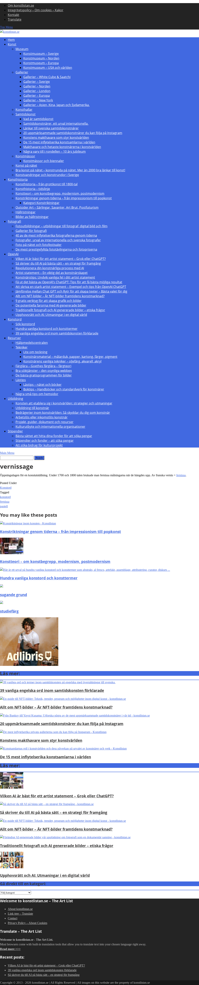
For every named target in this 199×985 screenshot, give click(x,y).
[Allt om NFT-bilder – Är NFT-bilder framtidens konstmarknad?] (63, 698)
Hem (11, 39)
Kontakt (13, 15)
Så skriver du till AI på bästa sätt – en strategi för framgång (58, 263)
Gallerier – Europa (36, 95)
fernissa (181, 475)
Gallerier (22, 72)
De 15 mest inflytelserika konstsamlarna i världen (59, 142)
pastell (4, 506)
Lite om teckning (35, 352)
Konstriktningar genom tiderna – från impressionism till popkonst (64, 198)
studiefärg (9, 611)
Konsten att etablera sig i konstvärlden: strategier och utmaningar (64, 403)
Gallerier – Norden (36, 86)
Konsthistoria (18, 179)
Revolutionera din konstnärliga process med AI (50, 268)
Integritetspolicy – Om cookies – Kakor (35, 10)
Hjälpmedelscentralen (32, 343)
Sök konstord (25, 324)
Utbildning (15, 398)
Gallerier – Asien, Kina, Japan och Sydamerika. (56, 105)
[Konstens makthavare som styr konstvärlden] (53, 732)
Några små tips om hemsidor (37, 394)
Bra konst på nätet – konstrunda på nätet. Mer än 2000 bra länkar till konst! (70, 170)
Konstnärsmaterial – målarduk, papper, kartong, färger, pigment (70, 356)
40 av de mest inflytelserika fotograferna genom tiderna (56, 235)
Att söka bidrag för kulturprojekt (39, 445)
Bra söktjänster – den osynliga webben (44, 370)
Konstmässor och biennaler (43, 161)
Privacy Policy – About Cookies (27, 923)
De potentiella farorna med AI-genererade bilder (51, 305)
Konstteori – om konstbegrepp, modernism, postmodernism (60, 193)
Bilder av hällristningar (32, 217)
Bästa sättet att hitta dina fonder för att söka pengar (54, 436)
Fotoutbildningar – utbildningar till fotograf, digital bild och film (61, 226)
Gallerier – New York (38, 100)
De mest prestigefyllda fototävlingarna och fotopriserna (56, 249)
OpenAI (13, 254)
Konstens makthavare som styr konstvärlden (56, 137)
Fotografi (14, 221)
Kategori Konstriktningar (41, 203)
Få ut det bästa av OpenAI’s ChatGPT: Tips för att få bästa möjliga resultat (69, 282)
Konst (12, 44)
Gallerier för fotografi (31, 231)
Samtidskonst (26, 114)
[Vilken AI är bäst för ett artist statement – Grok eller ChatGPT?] (11, 787)
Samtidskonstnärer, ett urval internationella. (55, 123)
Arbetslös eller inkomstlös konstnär (42, 417)
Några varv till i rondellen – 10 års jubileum (54, 151)
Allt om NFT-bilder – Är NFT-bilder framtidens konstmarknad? (60, 296)
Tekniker (22, 347)
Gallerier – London (36, 91)
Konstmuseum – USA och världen (47, 67)
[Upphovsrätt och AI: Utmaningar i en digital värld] (11, 867)
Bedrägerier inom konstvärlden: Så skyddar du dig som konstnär (63, 412)
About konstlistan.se (20, 909)
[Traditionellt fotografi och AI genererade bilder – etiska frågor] (65, 837)
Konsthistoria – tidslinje (33, 189)
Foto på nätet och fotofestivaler (39, 245)
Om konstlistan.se (21, 5)
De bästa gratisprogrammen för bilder (44, 375)
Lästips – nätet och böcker (42, 384)
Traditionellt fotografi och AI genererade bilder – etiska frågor (60, 310)
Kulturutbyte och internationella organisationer (50, 426)
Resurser (14, 338)
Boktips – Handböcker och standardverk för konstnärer (63, 389)
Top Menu (6, 27)
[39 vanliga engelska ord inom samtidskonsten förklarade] (57, 682)
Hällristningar (26, 212)
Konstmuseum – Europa (41, 63)
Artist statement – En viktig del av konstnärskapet (52, 273)
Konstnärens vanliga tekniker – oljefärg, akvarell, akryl (62, 361)
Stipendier (15, 431)
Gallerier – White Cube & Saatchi (47, 77)
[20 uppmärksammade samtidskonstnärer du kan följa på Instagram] (75, 715)
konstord (5, 497)
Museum (22, 49)
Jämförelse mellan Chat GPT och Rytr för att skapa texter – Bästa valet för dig (71, 291)
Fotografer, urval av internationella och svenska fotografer (58, 240)
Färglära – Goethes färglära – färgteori (43, 366)
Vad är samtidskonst (38, 119)
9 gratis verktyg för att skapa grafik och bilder (49, 301)
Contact (12, 918)
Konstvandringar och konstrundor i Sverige (47, 175)
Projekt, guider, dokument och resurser (44, 422)
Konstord (15, 319)
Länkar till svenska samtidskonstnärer (51, 128)
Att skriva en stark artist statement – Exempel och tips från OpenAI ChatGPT (71, 287)
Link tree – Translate (20, 913)
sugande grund (13, 594)
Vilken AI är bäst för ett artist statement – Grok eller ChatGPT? (61, 259)
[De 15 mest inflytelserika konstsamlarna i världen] (63, 748)
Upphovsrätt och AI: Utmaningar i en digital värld (51, 315)
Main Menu (7, 453)
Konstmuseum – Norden (41, 58)
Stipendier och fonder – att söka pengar (45, 440)
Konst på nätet (26, 165)
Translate (14, 19)
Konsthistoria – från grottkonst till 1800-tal (47, 184)
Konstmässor (25, 156)
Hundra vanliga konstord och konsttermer (47, 329)
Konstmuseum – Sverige (41, 53)
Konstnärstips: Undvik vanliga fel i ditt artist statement (55, 277)
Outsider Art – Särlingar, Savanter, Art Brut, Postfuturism (57, 207)
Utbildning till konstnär (32, 408)
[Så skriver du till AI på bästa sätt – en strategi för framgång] (47, 804)
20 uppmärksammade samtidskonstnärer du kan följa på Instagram (72, 133)
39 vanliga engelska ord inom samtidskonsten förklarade (57, 333)
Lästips (21, 380)
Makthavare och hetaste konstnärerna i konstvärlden (62, 147)
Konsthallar (24, 109)
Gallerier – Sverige (36, 81)
